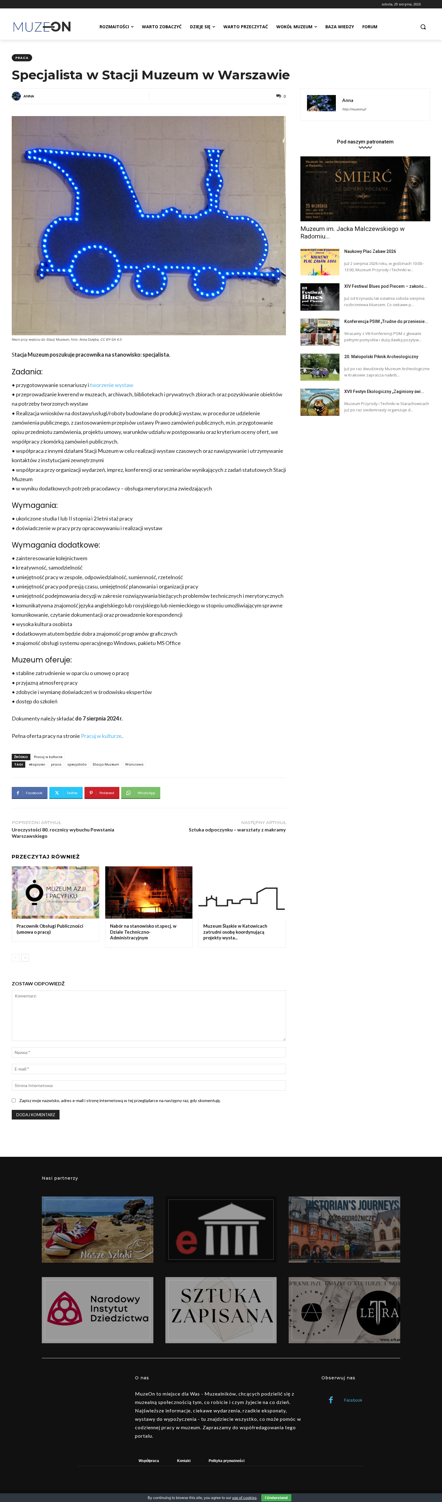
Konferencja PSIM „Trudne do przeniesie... (386, 321)
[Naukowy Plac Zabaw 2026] (319, 262)
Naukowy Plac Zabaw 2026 (370, 251)
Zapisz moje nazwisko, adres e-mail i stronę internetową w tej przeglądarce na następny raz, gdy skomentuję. (120, 1100)
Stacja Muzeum (106, 764)
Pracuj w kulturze (101, 736)
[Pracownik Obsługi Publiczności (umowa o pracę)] (55, 892)
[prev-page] (15, 958)
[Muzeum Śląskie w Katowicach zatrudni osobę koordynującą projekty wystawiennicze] (242, 892)
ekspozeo (37, 764)
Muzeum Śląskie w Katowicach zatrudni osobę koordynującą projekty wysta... (235, 931)
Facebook (353, 1400)
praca (22, 57)
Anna (28, 96)
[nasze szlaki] (97, 1229)
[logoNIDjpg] (97, 1310)
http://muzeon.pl (354, 109)
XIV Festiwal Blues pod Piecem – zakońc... (385, 286)
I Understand (276, 1497)
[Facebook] (330, 1400)
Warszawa (134, 764)
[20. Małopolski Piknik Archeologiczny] (319, 367)
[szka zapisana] (221, 1310)
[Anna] (17, 96)
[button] (423, 27)
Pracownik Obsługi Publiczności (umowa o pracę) (50, 929)
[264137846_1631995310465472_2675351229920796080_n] (344, 1229)
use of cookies (244, 1497)
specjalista (77, 764)
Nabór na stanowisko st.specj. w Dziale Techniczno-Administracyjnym (143, 931)
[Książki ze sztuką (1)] (344, 1310)
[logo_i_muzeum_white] (221, 1229)
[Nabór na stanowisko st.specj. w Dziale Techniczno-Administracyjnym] (149, 892)
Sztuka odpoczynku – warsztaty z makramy (237, 829)
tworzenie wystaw (111, 385)
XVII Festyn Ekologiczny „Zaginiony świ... (384, 391)
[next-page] (25, 958)
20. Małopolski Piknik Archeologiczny (381, 356)
